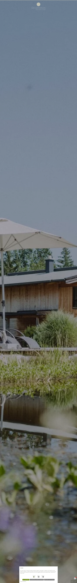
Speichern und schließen (49, 579)
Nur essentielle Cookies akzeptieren (36, 579)
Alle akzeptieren (26, 579)
